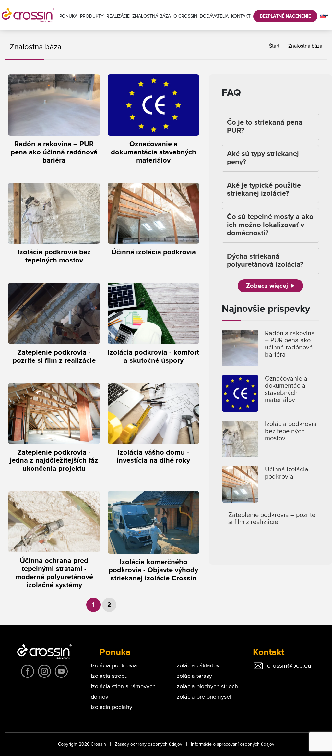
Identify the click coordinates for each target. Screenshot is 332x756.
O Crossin (185, 16)
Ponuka (68, 16)
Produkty (92, 16)
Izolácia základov (197, 666)
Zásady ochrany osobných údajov (148, 744)
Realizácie (118, 16)
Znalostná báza (151, 16)
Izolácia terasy (193, 676)
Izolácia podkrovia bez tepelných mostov (291, 431)
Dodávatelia (214, 16)
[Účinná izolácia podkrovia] (240, 484)
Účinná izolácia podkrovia (286, 473)
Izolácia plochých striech (206, 686)
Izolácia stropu (109, 676)
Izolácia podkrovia (114, 666)
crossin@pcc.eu (289, 666)
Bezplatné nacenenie (285, 16)
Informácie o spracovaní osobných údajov (232, 744)
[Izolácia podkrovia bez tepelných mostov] (240, 439)
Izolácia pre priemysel (203, 697)
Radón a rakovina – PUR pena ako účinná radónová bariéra (290, 344)
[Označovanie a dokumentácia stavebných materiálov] (240, 393)
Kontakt (241, 16)
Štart (274, 46)
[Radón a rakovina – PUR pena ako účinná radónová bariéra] (240, 348)
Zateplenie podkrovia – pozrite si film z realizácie (271, 518)
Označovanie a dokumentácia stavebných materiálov (286, 389)
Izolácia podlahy (111, 707)
